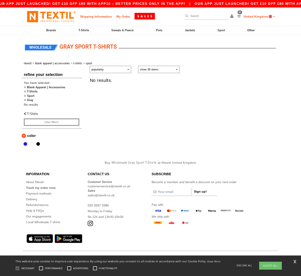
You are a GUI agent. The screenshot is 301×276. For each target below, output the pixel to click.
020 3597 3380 (98, 205)
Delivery (31, 199)
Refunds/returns (37, 205)
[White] (32, 144)
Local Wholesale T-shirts (43, 222)
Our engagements (38, 216)
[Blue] (25, 144)
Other (251, 30)
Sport (221, 30)
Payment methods (38, 193)
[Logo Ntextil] (51, 16)
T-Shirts (83, 30)
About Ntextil (35, 182)
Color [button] (31, 136)
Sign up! (200, 191)
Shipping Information (96, 16)
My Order (123, 16)
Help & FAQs (35, 210)
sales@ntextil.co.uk (101, 195)
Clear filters (51, 122)
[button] (232, 16)
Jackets (190, 30)
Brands (51, 30)
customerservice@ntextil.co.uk (109, 186)
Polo (159, 30)
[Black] (38, 144)
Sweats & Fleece (122, 30)
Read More (213, 261)
